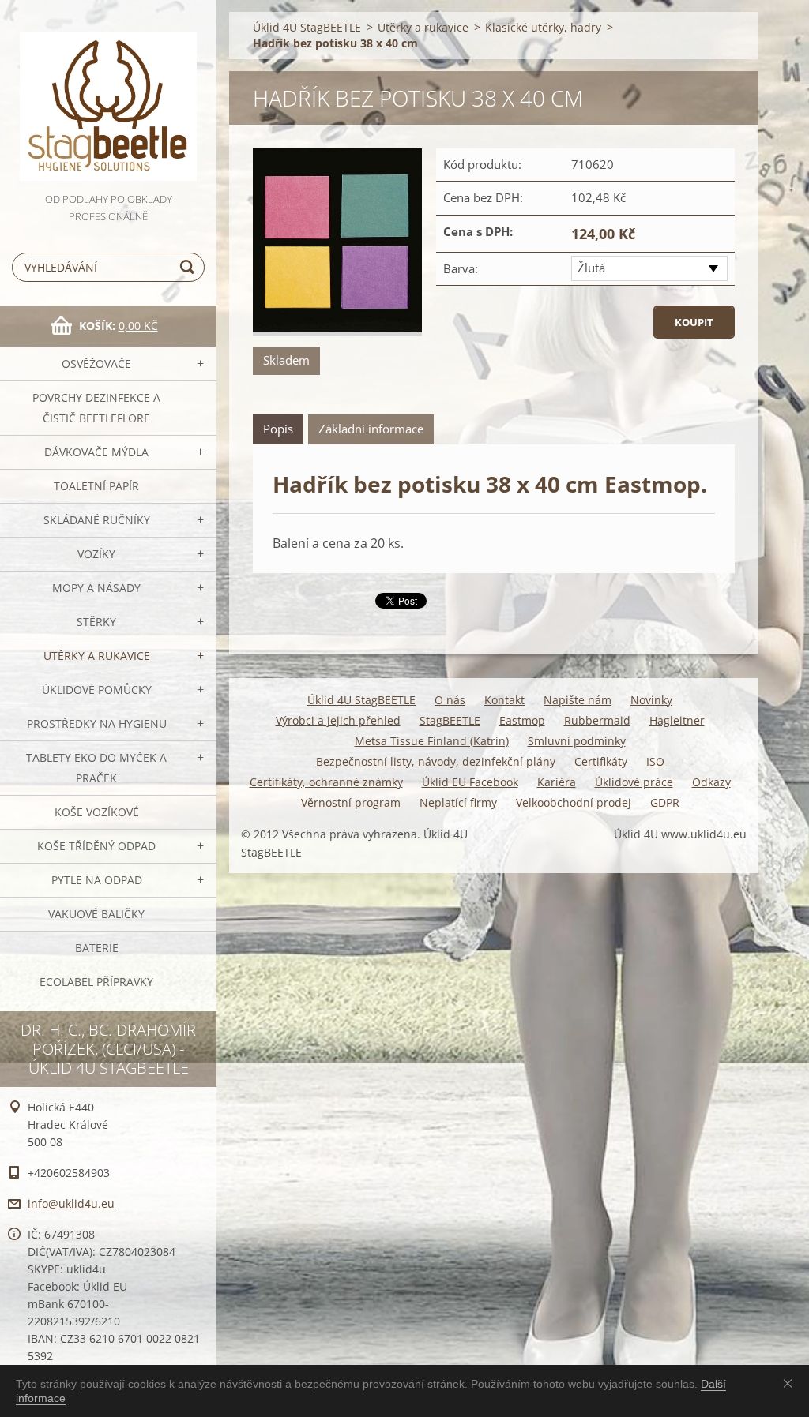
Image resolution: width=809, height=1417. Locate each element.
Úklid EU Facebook (470, 781)
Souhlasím (791, 1383)
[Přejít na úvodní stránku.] (108, 95)
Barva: (460, 268)
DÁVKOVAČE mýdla (96, 451)
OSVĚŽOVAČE (96, 363)
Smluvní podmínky (577, 740)
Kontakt (504, 699)
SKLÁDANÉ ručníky (96, 519)
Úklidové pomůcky (97, 689)
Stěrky (96, 621)
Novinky (651, 699)
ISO (655, 761)
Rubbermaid (597, 720)
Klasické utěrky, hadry (543, 27)
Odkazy (711, 781)
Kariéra (556, 781)
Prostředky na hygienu (97, 723)
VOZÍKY (96, 553)
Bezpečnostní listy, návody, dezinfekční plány (435, 761)
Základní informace (370, 429)
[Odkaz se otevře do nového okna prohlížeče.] (337, 242)
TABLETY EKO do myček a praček (96, 767)
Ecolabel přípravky (96, 981)
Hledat (189, 267)
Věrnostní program (351, 802)
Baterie (97, 947)
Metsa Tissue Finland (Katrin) (432, 740)
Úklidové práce (634, 781)
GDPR (664, 802)
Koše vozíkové (97, 811)
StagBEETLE (450, 720)
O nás (450, 699)
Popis (278, 429)
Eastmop (522, 720)
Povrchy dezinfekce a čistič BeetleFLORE (96, 407)
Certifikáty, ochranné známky (326, 781)
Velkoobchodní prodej (573, 802)
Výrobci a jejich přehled (338, 720)
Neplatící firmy (458, 802)
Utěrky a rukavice (96, 655)
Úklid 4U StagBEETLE (307, 27)
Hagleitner (677, 720)
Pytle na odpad (96, 879)
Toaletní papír (96, 485)
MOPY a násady (96, 587)
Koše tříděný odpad (96, 845)
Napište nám (577, 699)
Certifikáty (600, 761)
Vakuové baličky (96, 913)
